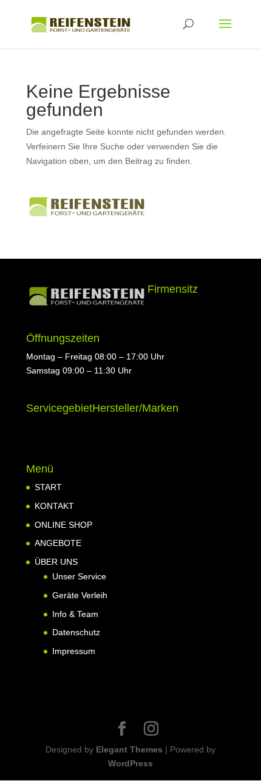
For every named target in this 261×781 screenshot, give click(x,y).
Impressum (73, 651)
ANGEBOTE (58, 543)
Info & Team (75, 614)
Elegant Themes (129, 749)
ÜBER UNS (56, 562)
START (48, 487)
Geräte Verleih (79, 595)
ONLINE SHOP (63, 525)
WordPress (130, 763)
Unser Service (79, 576)
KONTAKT (54, 506)
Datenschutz (76, 632)
